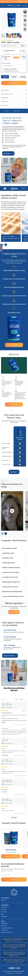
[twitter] (24, 1)
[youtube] (26, 1)
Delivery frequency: (6, 63)
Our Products (4, 907)
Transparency (4, 916)
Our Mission (4, 911)
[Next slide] (5, 244)
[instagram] (17, 1)
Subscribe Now (8, 655)
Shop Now (7, 153)
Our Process (4, 909)
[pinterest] (22, 1)
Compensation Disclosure (7, 927)
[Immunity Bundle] (11, 838)
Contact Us (3, 900)
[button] (7, 40)
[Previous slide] (2, 533)
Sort (16, 699)
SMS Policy (3, 925)
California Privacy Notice (6, 932)
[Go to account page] (23, 5)
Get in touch (14, 612)
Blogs (2, 914)
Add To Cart (13, 345)
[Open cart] (25, 5)
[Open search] (4, 5)
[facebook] (19, 1)
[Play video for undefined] (12, 511)
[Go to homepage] (14, 5)
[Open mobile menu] (1, 5)
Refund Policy (4, 923)
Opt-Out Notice (4, 930)
